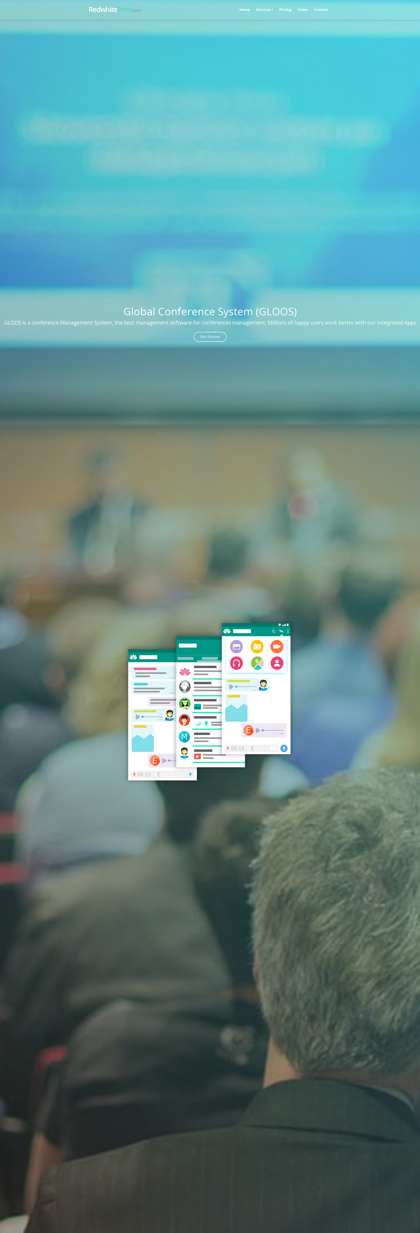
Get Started (210, 337)
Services (263, 9)
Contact (321, 9)
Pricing (285, 9)
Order (303, 9)
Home (245, 9)
